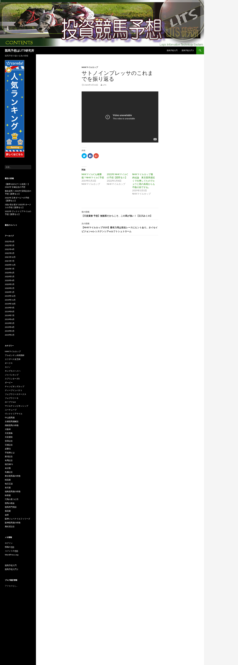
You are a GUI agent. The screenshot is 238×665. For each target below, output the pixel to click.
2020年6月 (9, 272)
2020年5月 (9, 276)
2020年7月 (9, 268)
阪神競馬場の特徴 (12, 522)
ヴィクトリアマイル (13, 413)
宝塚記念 (9, 445)
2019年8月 (9, 311)
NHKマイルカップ (90, 67)
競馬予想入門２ (188, 50)
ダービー (9, 382)
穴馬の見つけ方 (11, 499)
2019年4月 (9, 327)
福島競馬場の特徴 (12, 491)
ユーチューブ (11, 410)
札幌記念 (9, 472)
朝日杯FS (9, 464)
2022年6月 (9, 241)
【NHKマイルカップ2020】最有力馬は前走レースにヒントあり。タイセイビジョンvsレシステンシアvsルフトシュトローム (120, 227)
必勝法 (8, 448)
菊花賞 (8, 511)
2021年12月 (10, 257)
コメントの (11, 551)
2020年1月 (9, 292)
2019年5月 (9, 323)
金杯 (7, 515)
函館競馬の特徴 (11, 425)
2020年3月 (9, 284)
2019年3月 (9, 331)
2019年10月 (10, 304)
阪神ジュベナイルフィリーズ (17, 518)
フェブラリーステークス (15, 394)
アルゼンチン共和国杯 (14, 355)
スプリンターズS (12, 378)
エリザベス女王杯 (12, 359)
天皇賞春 (9, 433)
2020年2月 (9, 288)
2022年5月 (9, 245)
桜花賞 (8, 480)
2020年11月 (10, 265)
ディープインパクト (13, 390)
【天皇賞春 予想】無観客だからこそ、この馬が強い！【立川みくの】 (117, 214)
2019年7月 (9, 315)
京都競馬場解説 (11, 421)
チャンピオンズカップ (14, 386)
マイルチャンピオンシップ (16, 406)
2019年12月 (10, 296)
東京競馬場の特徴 (12, 476)
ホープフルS (10, 402)
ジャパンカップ (11, 375)
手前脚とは (10, 452)
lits (104, 85)
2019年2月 (9, 335)
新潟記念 (9, 456)
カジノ (8, 367)
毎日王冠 (9, 483)
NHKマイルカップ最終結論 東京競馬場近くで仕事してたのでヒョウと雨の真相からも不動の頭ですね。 (143, 181)
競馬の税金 (10, 503)
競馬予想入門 (172, 50)
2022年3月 (9, 253)
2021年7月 (9, 261)
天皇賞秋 (9, 437)
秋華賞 (8, 495)
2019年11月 (10, 300)
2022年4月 (9, 249)
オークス (9, 363)
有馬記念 (9, 460)
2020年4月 (9, 280)
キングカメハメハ (12, 371)
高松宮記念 (10, 526)
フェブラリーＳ (11, 398)
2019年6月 (9, 319)
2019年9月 (9, 307)
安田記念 (9, 441)
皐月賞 (8, 487)
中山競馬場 (10, 417)
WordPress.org (11, 554)
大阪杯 (8, 429)
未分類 (8, 468)
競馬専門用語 (11, 507)
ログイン (9, 543)
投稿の (9, 547)
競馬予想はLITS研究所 (19, 50)
